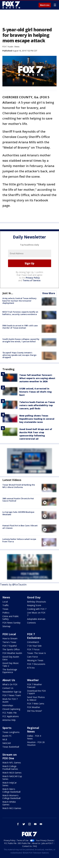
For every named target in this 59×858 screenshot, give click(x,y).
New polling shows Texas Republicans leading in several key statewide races (36, 418)
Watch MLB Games (11, 772)
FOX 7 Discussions (36, 664)
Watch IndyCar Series (9, 784)
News (17, 46)
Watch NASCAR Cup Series (12, 777)
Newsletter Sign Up (11, 691)
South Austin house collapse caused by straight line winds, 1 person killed (20, 340)
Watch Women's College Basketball (11, 797)
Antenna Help (9, 720)
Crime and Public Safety (10, 617)
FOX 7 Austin (7, 46)
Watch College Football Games (10, 767)
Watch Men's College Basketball (11, 790)
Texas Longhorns (11, 732)
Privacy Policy (33, 277)
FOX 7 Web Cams (35, 703)
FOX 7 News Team (11, 695)
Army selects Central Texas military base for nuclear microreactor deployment (19, 300)
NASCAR (6, 743)
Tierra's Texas (9, 642)
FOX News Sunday (11, 622)
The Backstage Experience (9, 671)
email (41, 824)
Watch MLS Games (11, 808)
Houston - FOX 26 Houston (36, 743)
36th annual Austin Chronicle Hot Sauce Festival (18, 499)
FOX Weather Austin (12, 653)
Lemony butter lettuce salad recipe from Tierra (19, 540)
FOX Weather (33, 707)
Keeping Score (34, 605)
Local (5, 601)
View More (48, 293)
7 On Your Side (34, 645)
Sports (6, 728)
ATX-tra (30, 667)
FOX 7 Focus (33, 649)
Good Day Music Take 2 (10, 664)
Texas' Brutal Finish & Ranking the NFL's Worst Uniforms (18, 486)
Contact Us (7, 688)
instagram (29, 824)
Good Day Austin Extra (10, 658)
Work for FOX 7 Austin (10, 700)
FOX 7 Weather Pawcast (34, 686)
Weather (33, 680)
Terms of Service (31, 280)
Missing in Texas (35, 660)
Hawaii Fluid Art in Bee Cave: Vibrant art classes (20, 526)
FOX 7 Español (9, 645)
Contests (31, 622)
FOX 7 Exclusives (34, 636)
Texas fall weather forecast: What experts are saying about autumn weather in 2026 (37, 378)
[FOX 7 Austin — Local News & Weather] (11, 5)
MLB (4, 739)
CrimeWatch (33, 642)
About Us (8, 680)
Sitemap (6, 626)
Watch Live (44, 5)
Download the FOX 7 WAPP (36, 692)
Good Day (33, 597)
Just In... (7, 293)
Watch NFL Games (11, 762)
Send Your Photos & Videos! (36, 698)
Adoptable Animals (36, 619)
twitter (23, 824)
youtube (35, 824)
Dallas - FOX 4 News (34, 737)
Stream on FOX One (9, 756)
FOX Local (9, 634)
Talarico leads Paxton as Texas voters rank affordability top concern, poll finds (37, 405)
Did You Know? (34, 710)
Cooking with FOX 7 (36, 608)
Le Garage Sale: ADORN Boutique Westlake (18, 513)
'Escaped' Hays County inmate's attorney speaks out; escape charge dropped (19, 355)
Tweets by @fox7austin (13, 584)
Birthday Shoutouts (36, 601)
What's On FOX (9, 684)
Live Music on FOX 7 (36, 614)
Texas (5, 608)
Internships (7, 705)
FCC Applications (10, 716)
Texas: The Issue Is (36, 653)
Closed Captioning (11, 709)
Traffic (5, 605)
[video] (49, 488)
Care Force (32, 656)
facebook (18, 824)
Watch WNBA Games (9, 803)
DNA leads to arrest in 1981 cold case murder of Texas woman (20, 326)
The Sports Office (11, 649)
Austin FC (7, 735)
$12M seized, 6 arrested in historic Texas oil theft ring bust (35, 391)
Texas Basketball (10, 746)
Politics (5, 612)
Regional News (33, 729)
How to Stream (9, 638)
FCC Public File (9, 712)
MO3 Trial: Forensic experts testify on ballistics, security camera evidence (20, 313)
